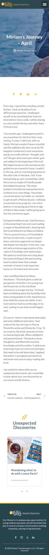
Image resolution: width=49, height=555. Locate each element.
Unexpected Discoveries (24, 425)
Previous (22, 491)
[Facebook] (16, 538)
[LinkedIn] (33, 538)
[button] (45, 4)
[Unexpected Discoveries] (24, 417)
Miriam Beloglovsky (20, 480)
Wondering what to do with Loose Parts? (24, 471)
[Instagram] (22, 538)
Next (27, 491)
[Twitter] (27, 538)
